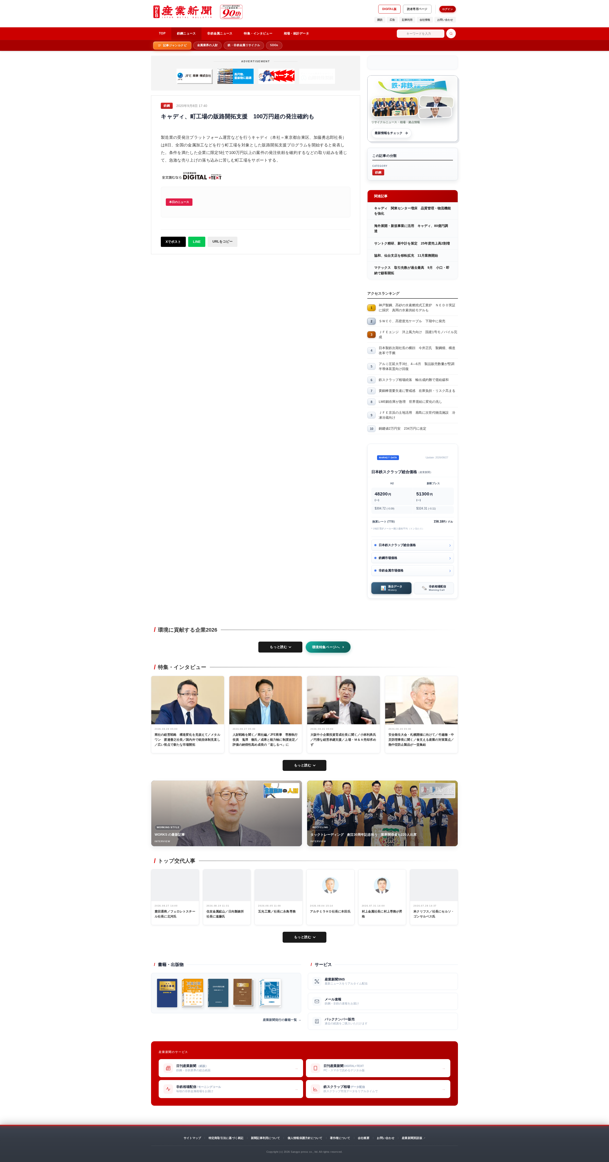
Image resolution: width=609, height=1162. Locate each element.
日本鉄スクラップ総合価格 (397, 545)
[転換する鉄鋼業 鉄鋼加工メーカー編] (243, 993)
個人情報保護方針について (305, 1138)
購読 (380, 19)
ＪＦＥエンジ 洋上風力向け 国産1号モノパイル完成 (418, 334)
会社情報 (425, 19)
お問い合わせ (445, 19)
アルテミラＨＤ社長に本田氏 (330, 911)
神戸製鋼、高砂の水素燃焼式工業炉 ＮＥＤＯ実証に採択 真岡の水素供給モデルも (417, 307)
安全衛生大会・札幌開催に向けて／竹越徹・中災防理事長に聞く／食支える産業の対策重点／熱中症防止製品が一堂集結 (421, 739)
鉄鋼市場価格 (388, 558)
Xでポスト (173, 242)
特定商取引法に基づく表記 (226, 1138)
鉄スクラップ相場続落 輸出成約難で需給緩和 (414, 380)
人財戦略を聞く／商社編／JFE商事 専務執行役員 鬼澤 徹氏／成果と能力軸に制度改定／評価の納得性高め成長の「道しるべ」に (265, 739)
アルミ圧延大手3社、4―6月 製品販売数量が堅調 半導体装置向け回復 (418, 366)
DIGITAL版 (389, 9)
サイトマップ (192, 1138)
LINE (197, 242)
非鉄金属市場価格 (391, 570)
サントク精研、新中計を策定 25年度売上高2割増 (412, 243)
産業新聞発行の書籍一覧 (280, 1020)
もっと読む (278, 647)
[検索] (451, 33)
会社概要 (363, 1138)
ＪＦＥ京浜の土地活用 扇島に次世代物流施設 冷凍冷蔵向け (417, 415)
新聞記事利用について (265, 1138)
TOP (162, 33)
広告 (392, 19)
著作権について (340, 1138)
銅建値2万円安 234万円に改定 (402, 428)
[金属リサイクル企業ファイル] (270, 993)
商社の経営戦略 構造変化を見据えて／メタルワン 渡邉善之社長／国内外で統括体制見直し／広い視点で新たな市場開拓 (187, 739)
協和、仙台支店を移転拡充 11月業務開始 (406, 255)
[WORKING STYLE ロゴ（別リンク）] (281, 790)
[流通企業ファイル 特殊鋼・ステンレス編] (192, 993)
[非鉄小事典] (167, 993)
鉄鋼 (378, 172)
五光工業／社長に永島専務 (277, 911)
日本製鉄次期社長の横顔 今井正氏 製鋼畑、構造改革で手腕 (417, 350)
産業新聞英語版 (412, 1138)
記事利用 (407, 19)
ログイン (447, 9)
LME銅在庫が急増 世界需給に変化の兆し (410, 401)
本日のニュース (179, 202)
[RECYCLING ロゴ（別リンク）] (437, 790)
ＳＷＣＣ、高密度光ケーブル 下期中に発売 (412, 321)
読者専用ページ (417, 9)
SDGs (274, 45)
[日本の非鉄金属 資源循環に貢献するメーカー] (218, 993)
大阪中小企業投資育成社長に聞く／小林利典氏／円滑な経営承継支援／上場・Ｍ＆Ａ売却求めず (343, 739)
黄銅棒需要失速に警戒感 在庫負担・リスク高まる (417, 391)
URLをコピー (222, 241)
